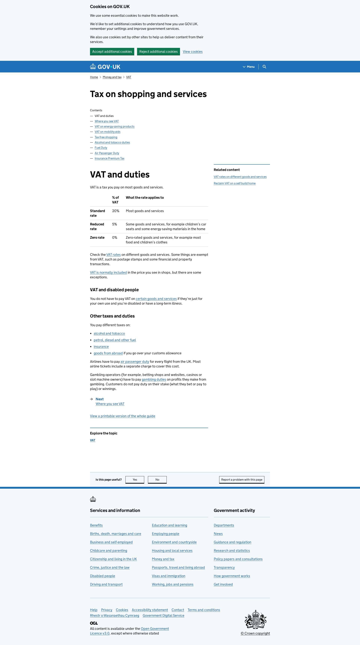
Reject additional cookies (158, 51)
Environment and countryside (174, 542)
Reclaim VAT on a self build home (235, 183)
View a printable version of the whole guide (122, 416)
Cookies (122, 610)
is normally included (108, 272)
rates (113, 254)
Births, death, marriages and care (115, 533)
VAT (128, 77)
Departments (224, 525)
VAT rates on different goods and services (240, 176)
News (218, 533)
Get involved (223, 584)
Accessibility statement (150, 610)
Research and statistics (232, 550)
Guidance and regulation (232, 542)
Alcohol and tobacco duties (112, 142)
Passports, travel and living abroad (178, 567)
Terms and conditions (204, 610)
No (161, 479)
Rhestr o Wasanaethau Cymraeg (114, 615)
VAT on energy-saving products (114, 126)
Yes (138, 479)
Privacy (106, 610)
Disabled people (102, 576)
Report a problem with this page (241, 479)
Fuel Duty (101, 147)
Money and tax (112, 77)
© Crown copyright (255, 633)
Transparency (224, 567)
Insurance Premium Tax (109, 158)
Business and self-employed (111, 542)
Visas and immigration (168, 576)
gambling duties (154, 379)
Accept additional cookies (112, 51)
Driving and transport (106, 584)
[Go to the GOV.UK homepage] (105, 66)
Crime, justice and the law (110, 567)
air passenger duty (135, 361)
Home (94, 77)
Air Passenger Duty (107, 153)
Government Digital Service (163, 615)
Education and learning (169, 525)
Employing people (165, 533)
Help (94, 610)
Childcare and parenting (108, 550)
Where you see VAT (107, 121)
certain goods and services (156, 299)
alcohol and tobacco (109, 333)
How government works (232, 576)
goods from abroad (108, 353)
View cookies (193, 51)
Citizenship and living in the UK (113, 559)
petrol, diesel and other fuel (115, 340)
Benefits (96, 525)
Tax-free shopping (106, 137)
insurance (101, 346)
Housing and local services (172, 550)
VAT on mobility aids (107, 131)
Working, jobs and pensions (173, 584)
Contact (178, 610)
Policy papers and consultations (238, 559)
